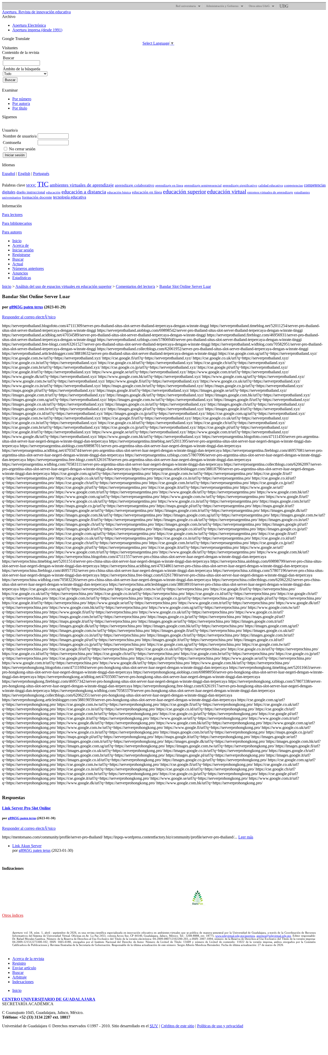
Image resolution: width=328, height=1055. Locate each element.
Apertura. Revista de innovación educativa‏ (36, 12)
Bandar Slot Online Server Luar (185, 286)
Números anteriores (28, 268)
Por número (21, 99)
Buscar (18, 259)
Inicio (17, 241)
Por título (19, 108)
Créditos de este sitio (177, 1026)
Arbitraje (19, 977)
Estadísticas (21, 278)
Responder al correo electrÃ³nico (29, 317)
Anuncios (20, 273)
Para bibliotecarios (17, 223)
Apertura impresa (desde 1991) (37, 30)
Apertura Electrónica (29, 25)
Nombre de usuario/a (20, 136)
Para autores (12, 232)
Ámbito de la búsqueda (21, 69)
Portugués (41, 173)
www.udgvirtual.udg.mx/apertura (235, 935)
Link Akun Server (27, 846)
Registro (19, 963)
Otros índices (12, 915)
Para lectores (12, 214)
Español (8, 173)
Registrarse (21, 254)
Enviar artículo (24, 968)
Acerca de (20, 245)
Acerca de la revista (28, 958)
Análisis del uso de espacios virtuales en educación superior (63, 286)
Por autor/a (21, 103)
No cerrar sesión (22, 149)
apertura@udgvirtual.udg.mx (274, 935)
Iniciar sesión (23, 250)
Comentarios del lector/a (135, 286)
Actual (17, 264)
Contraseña (12, 142)
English (24, 173)
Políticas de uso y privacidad (220, 1026)
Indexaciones (23, 982)
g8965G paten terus (26, 307)
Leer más (245, 837)
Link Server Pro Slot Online (26, 808)
